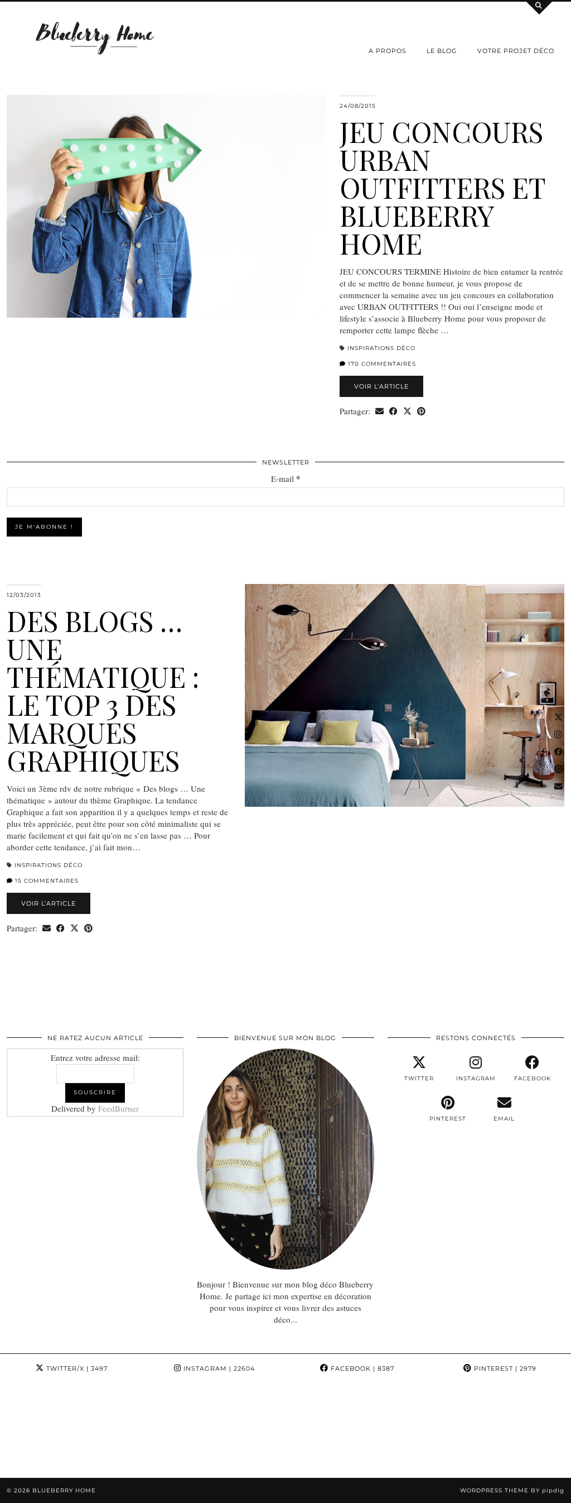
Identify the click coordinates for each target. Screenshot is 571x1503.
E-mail (286, 479)
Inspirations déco (381, 348)
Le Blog (442, 51)
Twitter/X (76, 1368)
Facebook (361, 1368)
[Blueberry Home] (95, 37)
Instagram (218, 1368)
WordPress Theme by (512, 1490)
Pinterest (504, 1368)
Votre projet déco (515, 51)
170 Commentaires (381, 363)
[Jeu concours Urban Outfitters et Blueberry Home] (166, 206)
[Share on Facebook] (393, 411)
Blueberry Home (64, 1490)
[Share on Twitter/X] (407, 411)
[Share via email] (379, 411)
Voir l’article (381, 386)
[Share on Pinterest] (421, 411)
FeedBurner (118, 1108)
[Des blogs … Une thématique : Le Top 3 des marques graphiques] (404, 695)
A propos (388, 51)
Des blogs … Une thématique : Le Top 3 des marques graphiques (103, 690)
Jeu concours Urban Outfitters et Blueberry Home (442, 187)
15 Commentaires (46, 880)
